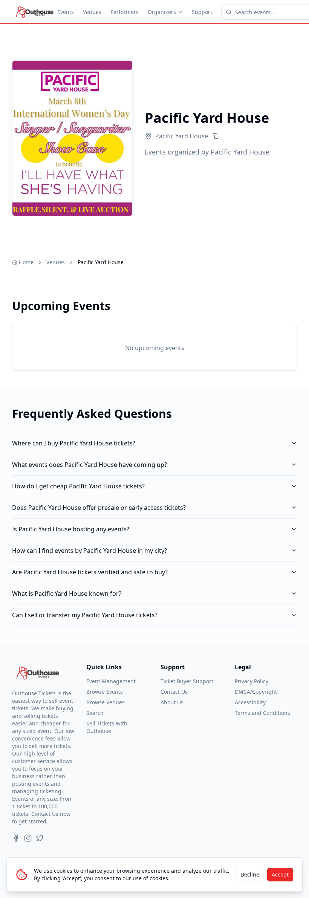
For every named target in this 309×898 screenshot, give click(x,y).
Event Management (111, 681)
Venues (92, 11)
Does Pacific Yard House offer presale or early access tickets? (99, 507)
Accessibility (250, 702)
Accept (280, 874)
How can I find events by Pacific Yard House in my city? (89, 550)
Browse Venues (105, 702)
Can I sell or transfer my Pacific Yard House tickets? (85, 615)
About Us (172, 702)
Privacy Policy (251, 681)
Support (202, 11)
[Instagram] (28, 838)
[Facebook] (16, 838)
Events (65, 11)
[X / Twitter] (40, 838)
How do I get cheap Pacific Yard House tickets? (78, 486)
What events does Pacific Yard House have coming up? (89, 464)
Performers (124, 11)
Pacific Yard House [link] (101, 262)
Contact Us (174, 691)
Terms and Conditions (262, 712)
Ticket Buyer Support (187, 681)
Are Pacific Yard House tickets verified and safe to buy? (90, 572)
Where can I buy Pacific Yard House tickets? (73, 443)
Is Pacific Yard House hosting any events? (70, 529)
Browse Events (104, 691)
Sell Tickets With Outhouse (106, 727)
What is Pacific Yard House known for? (66, 593)
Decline (249, 874)
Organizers (162, 11)
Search (95, 712)
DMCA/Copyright (256, 691)
